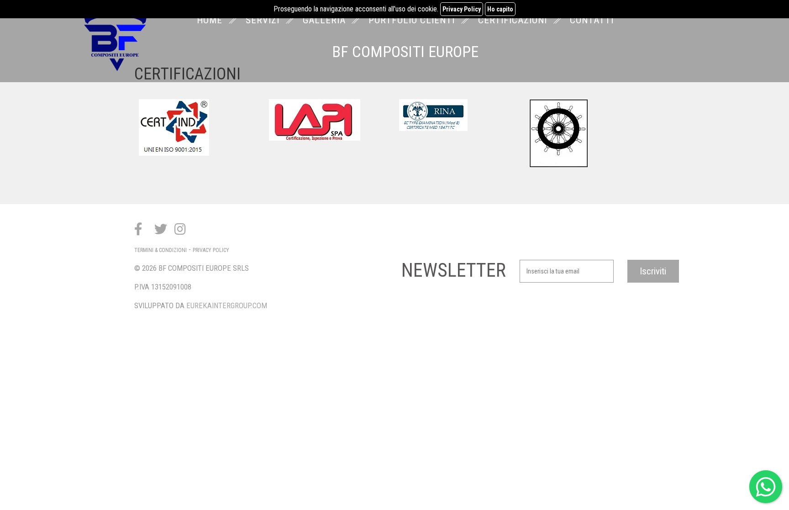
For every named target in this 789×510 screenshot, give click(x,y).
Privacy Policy (461, 9)
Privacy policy (211, 250)
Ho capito (500, 9)
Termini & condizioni (160, 250)
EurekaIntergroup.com (226, 305)
